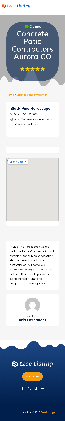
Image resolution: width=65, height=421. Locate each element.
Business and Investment (33, 95)
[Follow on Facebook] (22, 388)
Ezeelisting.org (50, 412)
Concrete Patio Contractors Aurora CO (32, 45)
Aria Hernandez (32, 320)
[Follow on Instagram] (35, 388)
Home (10, 95)
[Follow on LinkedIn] (42, 388)
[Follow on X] (29, 388)
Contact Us (32, 376)
